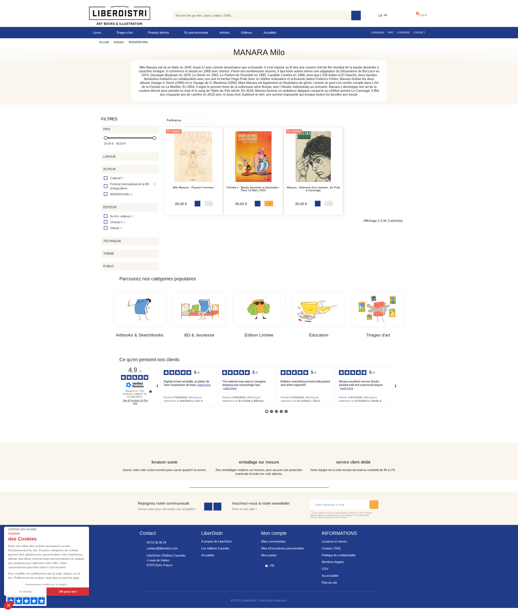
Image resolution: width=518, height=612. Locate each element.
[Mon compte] (400, 15)
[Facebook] (208, 507)
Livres (97, 32)
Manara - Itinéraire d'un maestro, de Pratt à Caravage (313, 189)
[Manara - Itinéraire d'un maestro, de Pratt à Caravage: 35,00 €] (313, 158)
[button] (420, 15)
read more (204, 385)
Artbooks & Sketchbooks (139, 335)
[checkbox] (114, 178)
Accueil (104, 42)
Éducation (318, 335)
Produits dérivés (158, 32)
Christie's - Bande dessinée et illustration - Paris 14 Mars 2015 (253, 189)
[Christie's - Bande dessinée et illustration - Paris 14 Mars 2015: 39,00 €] (253, 158)
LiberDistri (212, 533)
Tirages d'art (124, 32)
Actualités (270, 32)
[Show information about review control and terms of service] (150, 391)
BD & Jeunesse (199, 335)
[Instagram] (217, 507)
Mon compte (274, 533)
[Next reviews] (395, 386)
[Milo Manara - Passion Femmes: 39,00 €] (193, 158)
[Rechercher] (356, 15)
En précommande (196, 32)
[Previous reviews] (157, 386)
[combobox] (258, 15)
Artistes (225, 32)
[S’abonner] (373, 504)
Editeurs (246, 32)
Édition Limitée (259, 335)
